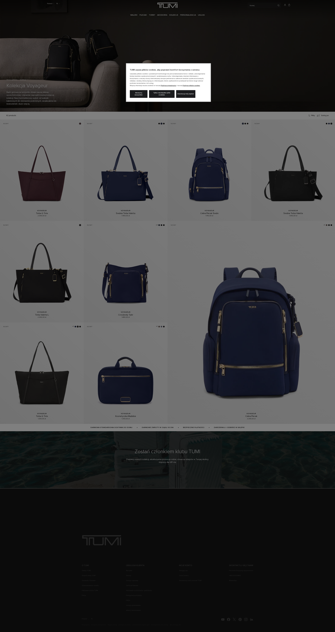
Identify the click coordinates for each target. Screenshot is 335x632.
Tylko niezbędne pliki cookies (161, 94)
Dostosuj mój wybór (186, 94)
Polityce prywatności (168, 85)
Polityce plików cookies (191, 85)
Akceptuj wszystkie (139, 94)
